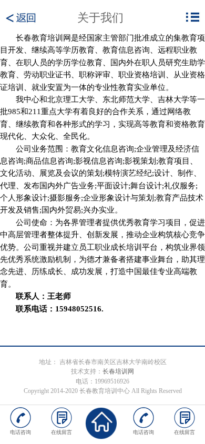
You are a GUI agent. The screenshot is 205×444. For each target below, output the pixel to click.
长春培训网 (118, 371)
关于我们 (100, 17)
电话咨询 (20, 432)
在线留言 (61, 432)
